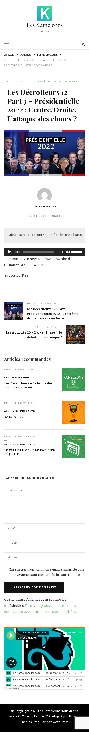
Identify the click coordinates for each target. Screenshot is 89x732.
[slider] (77, 251)
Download (61, 259)
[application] (44, 252)
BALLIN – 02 (13, 417)
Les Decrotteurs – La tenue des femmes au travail (28, 385)
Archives (11, 410)
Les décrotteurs (49, 81)
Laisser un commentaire (45, 216)
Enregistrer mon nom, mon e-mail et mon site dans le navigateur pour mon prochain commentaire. (47, 572)
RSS (25, 275)
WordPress (60, 722)
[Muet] (68, 252)
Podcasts (72, 81)
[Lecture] (9, 252)
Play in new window (34, 259)
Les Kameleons (44, 25)
